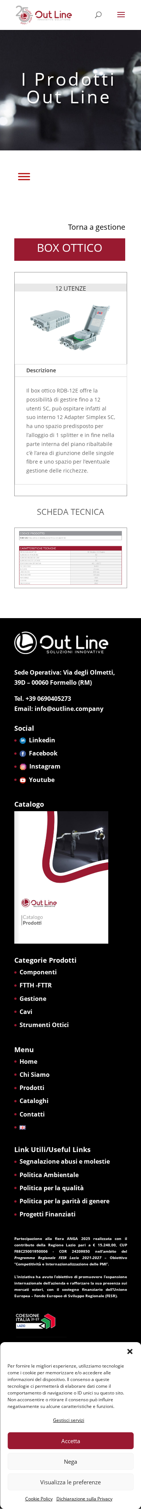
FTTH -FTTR (36, 985)
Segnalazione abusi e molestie (65, 1161)
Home (28, 1061)
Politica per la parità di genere (64, 1201)
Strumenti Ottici (44, 1025)
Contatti (32, 1114)
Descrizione (41, 370)
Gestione (33, 999)
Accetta (70, 1441)
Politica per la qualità (52, 1188)
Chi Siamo (35, 1074)
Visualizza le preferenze (70, 1482)
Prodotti (32, 1088)
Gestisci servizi (68, 1420)
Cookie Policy (39, 1499)
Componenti (38, 972)
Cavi (26, 1012)
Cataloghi (34, 1101)
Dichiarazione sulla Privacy (84, 1499)
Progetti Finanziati (48, 1214)
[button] (129, 1351)
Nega (70, 1461)
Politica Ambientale (49, 1175)
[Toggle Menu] (24, 177)
